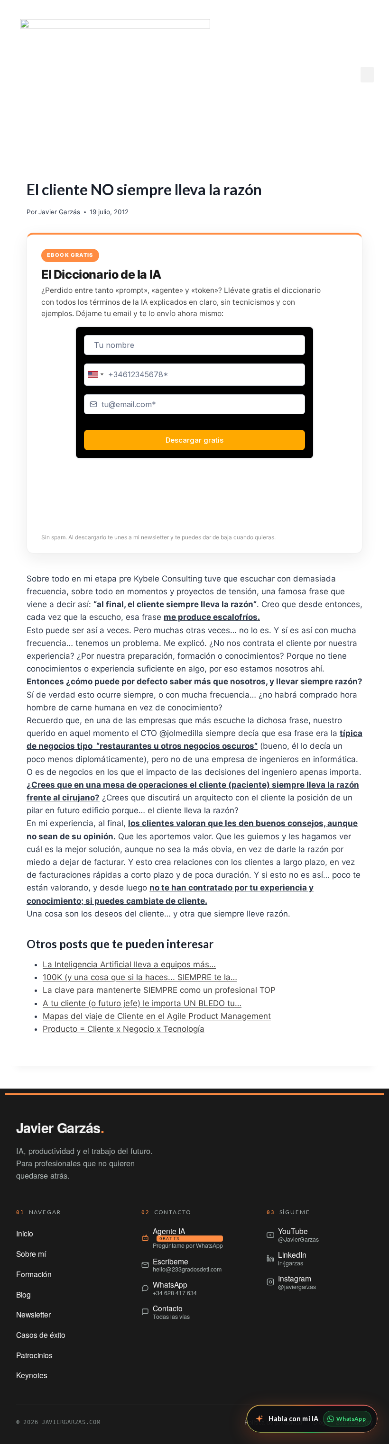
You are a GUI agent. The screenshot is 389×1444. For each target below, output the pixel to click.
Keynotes (31, 1375)
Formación (34, 1274)
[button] (367, 74)
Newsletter (33, 1314)
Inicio (24, 1233)
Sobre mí (31, 1253)
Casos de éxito (40, 1334)
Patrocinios (34, 1355)
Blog (23, 1294)
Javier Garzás (59, 212)
